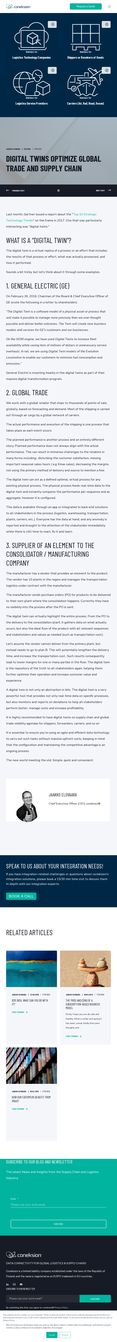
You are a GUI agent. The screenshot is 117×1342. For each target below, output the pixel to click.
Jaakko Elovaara (13, 149)
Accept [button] (52, 1335)
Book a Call (21, 896)
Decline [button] (65, 1335)
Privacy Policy (61, 1307)
